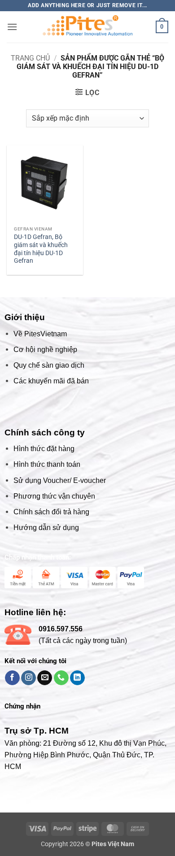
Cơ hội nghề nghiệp (45, 349)
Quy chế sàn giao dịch (48, 365)
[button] (12, 27)
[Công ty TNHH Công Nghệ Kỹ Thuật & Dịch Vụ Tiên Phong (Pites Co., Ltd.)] (87, 27)
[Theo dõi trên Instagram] (28, 678)
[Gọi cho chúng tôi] (61, 678)
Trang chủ (30, 58)
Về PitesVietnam (40, 334)
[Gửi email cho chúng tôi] (44, 678)
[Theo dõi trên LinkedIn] (77, 678)
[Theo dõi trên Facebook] (12, 678)
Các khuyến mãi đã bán (51, 381)
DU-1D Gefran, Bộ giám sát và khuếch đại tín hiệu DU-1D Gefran (41, 248)
